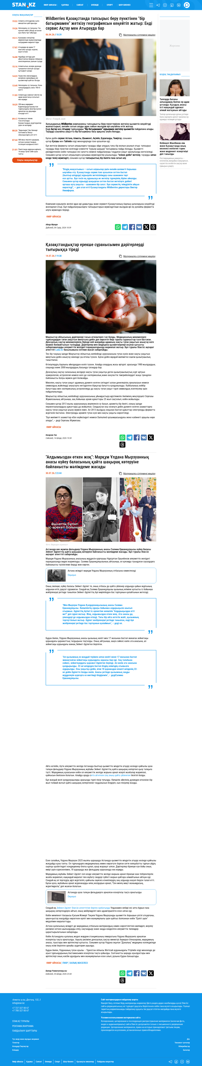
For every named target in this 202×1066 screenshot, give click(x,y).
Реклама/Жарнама (22, 1026)
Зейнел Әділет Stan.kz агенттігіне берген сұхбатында (83, 907)
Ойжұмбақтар (184, 1046)
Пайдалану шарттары (24, 1031)
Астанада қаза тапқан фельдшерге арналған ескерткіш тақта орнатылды (105, 892)
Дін (188, 1039)
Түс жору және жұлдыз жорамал (25, 1039)
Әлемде (95, 5)
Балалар (186, 1050)
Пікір (65, 963)
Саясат (80, 5)
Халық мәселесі (79, 963)
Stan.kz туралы (20, 1021)
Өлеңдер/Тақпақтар (20, 1046)
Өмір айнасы (50, 5)
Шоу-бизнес (125, 5)
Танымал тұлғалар (182, 1043)
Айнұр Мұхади (52, 224)
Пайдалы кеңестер (105, 1062)
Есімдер (15, 1050)
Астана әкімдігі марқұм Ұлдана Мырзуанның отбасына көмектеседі (102, 570)
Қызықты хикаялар (85, 1062)
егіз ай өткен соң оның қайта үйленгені (111, 775)
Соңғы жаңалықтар (27, 160)
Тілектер (15, 1043)
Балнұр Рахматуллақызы (56, 971)
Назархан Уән (51, 435)
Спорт (110, 5)
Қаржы (65, 5)
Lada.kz (59, 349)
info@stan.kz (18, 1003)
